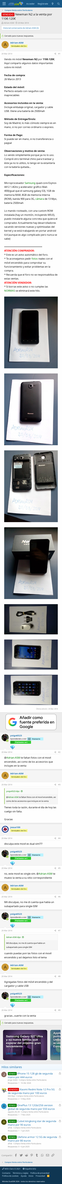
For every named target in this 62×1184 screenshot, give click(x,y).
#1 (59, 53)
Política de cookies (10, 1175)
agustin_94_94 (14, 1112)
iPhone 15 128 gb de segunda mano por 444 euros (30, 1075)
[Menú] (4, 4)
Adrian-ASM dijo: (13, 937)
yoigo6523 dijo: (13, 791)
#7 (59, 930)
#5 (59, 868)
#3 (59, 784)
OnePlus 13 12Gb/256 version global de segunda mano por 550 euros (31, 1107)
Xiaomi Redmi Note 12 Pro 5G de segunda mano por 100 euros (31, 1091)
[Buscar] (58, 3)
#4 (59, 838)
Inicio (31, 1175)
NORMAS (9, 290)
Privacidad (40, 1175)
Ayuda (23, 1175)
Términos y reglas (20, 1173)
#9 (59, 1010)
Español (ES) (30, 1168)
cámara (39, 198)
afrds (10, 1127)
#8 (59, 976)
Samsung (30, 183)
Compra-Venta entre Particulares (33, 1080)
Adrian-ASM (9, 22)
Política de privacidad (39, 1173)
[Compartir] (55, 54)
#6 (59, 896)
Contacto (6, 1173)
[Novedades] (52, 3)
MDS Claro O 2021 (12, 1168)
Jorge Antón (13, 1080)
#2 (59, 752)
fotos (35, 258)
